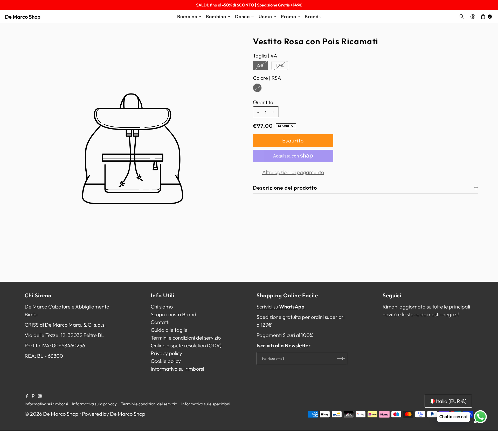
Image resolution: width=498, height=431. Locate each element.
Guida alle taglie (169, 330)
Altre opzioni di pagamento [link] (293, 172)
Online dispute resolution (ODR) (186, 345)
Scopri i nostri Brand (173, 314)
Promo (288, 16)
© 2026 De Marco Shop (51, 414)
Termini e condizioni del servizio (186, 337)
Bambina (216, 16)
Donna (242, 16)
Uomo (265, 16)
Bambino (187, 16)
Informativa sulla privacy (94, 404)
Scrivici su (281, 306)
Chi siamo (162, 306)
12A (280, 65)
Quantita (263, 102)
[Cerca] (462, 16)
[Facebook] (27, 396)
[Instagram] (40, 396)
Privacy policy (166, 353)
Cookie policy (166, 361)
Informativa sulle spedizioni (205, 404)
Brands (313, 16)
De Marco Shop (22, 16)
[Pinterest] (33, 396)
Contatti (160, 322)
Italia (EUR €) (451, 401)
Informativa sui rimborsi (177, 368)
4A (260, 65)
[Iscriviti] (340, 358)
